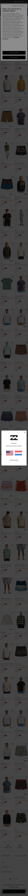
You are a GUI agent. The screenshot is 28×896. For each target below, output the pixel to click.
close (25, 432)
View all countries (14, 460)
